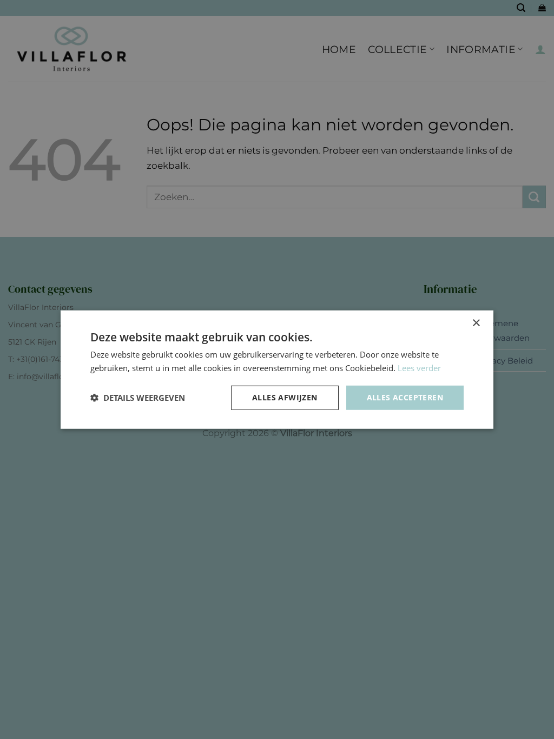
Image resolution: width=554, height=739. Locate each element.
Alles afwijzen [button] (285, 397)
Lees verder (419, 367)
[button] (137, 398)
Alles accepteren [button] (405, 397)
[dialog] (277, 369)
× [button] (476, 323)
